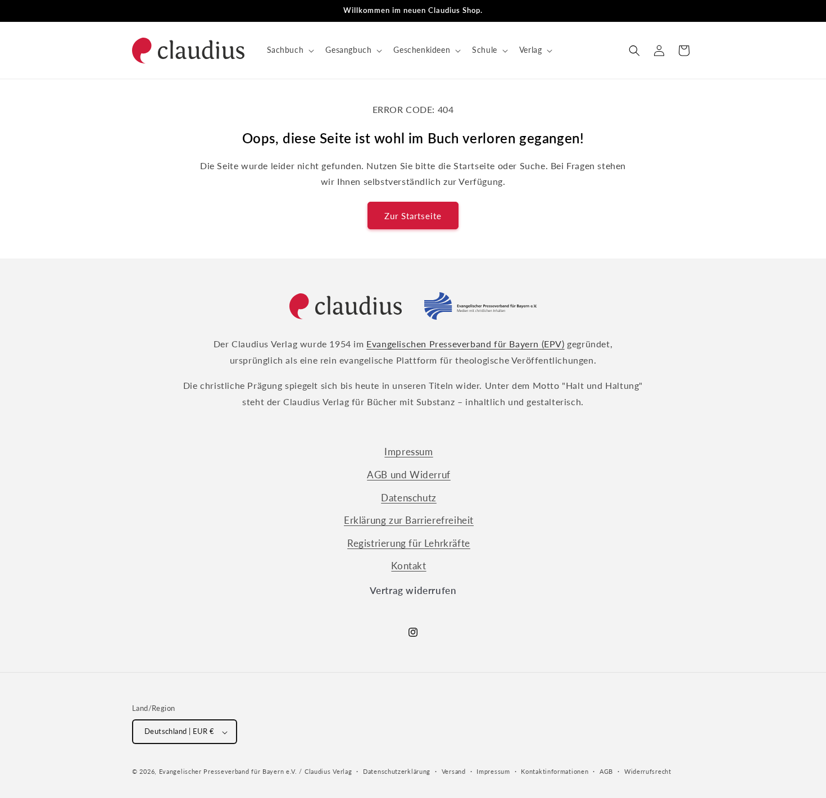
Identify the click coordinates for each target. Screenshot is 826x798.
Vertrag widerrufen (413, 590)
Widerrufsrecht (647, 771)
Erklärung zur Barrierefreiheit (409, 520)
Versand (454, 771)
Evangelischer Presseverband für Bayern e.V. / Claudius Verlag (255, 772)
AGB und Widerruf (409, 474)
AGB (606, 771)
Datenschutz (409, 497)
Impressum (408, 451)
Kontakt (408, 566)
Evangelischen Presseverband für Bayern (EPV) (465, 343)
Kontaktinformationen (554, 771)
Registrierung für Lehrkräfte (408, 542)
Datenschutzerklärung (396, 771)
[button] (289, 50)
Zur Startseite (413, 216)
